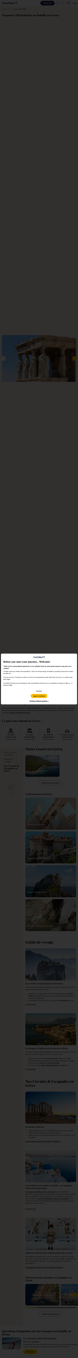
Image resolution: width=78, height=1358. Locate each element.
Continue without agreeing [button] (39, 701)
